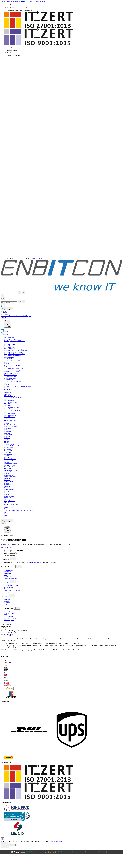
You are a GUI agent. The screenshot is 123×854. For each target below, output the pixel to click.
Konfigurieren (4, 846)
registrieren (7, 314)
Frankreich (8, 324)
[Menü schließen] (5, 362)
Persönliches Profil (12, 316)
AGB (5, 575)
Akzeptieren (4, 843)
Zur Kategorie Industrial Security (13, 410)
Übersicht (4, 316)
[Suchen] (19, 292)
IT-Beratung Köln (9, 620)
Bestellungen (27, 316)
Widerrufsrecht (8, 570)
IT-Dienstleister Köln (10, 616)
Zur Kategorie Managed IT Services (14, 341)
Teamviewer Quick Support (12, 590)
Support (6, 589)
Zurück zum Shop (6, 547)
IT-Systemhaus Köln (10, 618)
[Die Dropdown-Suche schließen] (23, 292)
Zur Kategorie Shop (10, 420)
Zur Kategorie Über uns (11, 504)
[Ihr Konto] (3, 305)
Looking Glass (8, 592)
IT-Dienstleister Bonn (10, 612)
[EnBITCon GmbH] (61, 290)
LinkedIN (7, 601)
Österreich (7, 326)
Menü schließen (8, 309)
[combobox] (9, 293)
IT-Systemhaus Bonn (10, 613)
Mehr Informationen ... (56, 841)
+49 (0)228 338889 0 (34, 562)
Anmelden (4, 312)
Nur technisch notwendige (8, 845)
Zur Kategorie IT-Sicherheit (12, 360)
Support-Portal (8, 587)
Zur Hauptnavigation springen (36, 1)
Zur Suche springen (22, 1)
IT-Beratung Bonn (9, 615)
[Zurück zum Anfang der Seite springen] (2, 838)
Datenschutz (7, 573)
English (7, 323)
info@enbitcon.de (10, 634)
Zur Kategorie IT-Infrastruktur (12, 381)
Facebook (7, 599)
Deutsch (7, 321)
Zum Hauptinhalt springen (8, 1)
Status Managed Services (11, 585)
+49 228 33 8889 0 (36, 259)
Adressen (20, 316)
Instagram (7, 602)
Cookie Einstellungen (10, 578)
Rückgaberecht (8, 571)
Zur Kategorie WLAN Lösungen (13, 397)
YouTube (7, 604)
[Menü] (2, 295)
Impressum (7, 576)
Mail (21, 259)
